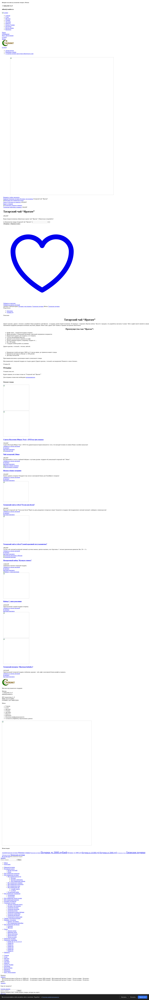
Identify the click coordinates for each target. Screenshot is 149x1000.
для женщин (11, 895)
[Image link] (8, 685)
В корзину (6, 223)
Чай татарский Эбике (11, 454)
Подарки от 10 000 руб (90, 853)
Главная (5, 199)
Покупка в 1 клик (15, 223)
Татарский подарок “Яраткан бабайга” (18, 667)
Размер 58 (10, 946)
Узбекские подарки (6, 855)
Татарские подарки (14, 199)
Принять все (142, 997)
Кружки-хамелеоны (17, 879)
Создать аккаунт (5, 989)
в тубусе (13, 890)
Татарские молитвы (13, 909)
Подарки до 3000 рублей (54, 852)
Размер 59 (10, 948)
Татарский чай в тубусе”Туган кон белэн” (19, 505)
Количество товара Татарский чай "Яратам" (18, 222)
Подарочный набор (13, 892)
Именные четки (12, 932)
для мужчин (11, 896)
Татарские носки (13, 910)
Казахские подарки (35, 852)
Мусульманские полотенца (15, 884)
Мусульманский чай (13, 887)
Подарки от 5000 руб (108, 853)
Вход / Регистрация (10, 972)
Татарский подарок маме (15, 917)
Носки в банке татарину (12, 470)
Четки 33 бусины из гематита (12, 202)
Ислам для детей (12, 870)
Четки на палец (12, 937)
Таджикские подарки (121, 852)
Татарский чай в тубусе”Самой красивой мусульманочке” (25, 544)
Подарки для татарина (26, 199)
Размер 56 (10, 943)
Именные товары (24, 853)
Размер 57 (10, 944)
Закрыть (3, 858)
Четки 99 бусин (12, 935)
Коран (9, 872)
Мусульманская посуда (14, 876)
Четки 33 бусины (13, 934)
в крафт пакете (15, 889)
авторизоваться (30, 377)
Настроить (124, 997)
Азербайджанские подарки (10, 852)
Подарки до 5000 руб (74, 853)
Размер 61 (10, 951)
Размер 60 (10, 949)
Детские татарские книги (15, 904)
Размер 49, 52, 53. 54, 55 (15, 941)
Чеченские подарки (18, 855)
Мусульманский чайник (18, 881)
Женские (10, 927)
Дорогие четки (12, 931)
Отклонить (133, 997)
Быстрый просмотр (9, 449)
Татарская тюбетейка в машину (12, 207)
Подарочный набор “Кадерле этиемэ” (17, 560)
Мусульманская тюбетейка (15, 923)
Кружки (13, 878)
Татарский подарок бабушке (16, 912)
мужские (10, 926)
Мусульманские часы (14, 886)
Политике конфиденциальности (50, 997)
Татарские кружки (13, 907)
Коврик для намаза (13, 921)
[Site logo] (5, 12)
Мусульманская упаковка (15, 883)
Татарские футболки (14, 915)
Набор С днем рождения (12, 601)
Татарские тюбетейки (14, 913)
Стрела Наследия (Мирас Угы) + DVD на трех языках (23, 439)
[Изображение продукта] (16, 436)
